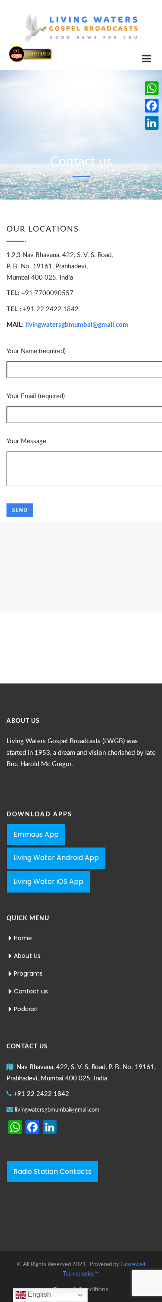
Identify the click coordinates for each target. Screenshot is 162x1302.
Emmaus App (36, 834)
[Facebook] (151, 105)
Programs (28, 973)
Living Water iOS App (48, 881)
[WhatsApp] (151, 88)
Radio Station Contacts (52, 1171)
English (38, 1294)
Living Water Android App (56, 858)
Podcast (26, 1009)
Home (23, 938)
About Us (27, 955)
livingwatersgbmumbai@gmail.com (76, 325)
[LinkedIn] (151, 123)
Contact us (31, 991)
